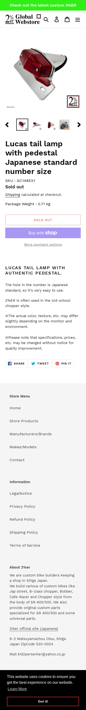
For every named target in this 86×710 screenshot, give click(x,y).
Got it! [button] (43, 701)
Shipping (12, 194)
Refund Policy (22, 519)
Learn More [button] (17, 689)
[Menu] (77, 19)
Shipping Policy (24, 532)
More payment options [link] (43, 244)
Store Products (24, 421)
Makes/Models (23, 447)
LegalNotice (21, 493)
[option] (22, 124)
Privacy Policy (22, 506)
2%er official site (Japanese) (34, 629)
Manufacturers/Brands (31, 434)
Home (15, 408)
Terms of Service (25, 545)
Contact (17, 460)
